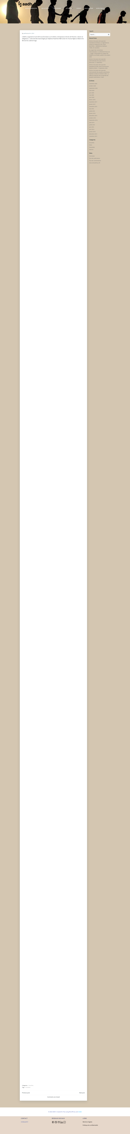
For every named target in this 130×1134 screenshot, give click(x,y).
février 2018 (92, 99)
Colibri (80, 1112)
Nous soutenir (88, 8)
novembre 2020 (93, 83)
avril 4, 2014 (31, 33)
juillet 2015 (92, 111)
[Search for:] (98, 34)
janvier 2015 (92, 113)
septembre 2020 (93, 88)
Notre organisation (31, 8)
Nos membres (57, 8)
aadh (25, 33)
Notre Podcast (100, 8)
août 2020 (91, 90)
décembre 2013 (93, 134)
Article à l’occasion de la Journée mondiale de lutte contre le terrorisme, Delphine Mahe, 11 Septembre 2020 (99, 66)
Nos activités (45, 8)
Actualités (69, 8)
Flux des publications (94, 158)
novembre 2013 (93, 136)
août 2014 (91, 122)
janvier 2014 (92, 131)
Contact (78, 8)
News (90, 145)
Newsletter (92, 147)
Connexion (92, 156)
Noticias (91, 149)
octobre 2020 (92, 86)
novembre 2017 (93, 102)
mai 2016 (91, 108)
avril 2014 (91, 129)
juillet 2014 (92, 124)
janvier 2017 (92, 104)
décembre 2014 (93, 115)
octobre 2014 (92, 118)
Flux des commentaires (95, 160)
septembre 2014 (93, 120)
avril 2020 (91, 97)
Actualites (27, 1087)
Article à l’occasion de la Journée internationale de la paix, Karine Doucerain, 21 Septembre (97, 60)
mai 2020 (91, 95)
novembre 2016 (93, 106)
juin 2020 (91, 93)
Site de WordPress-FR (94, 163)
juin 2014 (91, 127)
